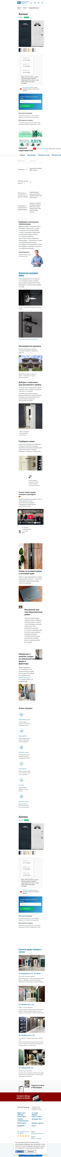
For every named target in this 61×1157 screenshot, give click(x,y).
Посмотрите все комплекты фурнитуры (28, 339)
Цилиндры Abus (37, 1119)
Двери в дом (21, 1113)
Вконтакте (38, 1138)
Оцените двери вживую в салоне (30, 950)
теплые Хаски (21, 1116)
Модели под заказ (24, 677)
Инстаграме (37, 1087)
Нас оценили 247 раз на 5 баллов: (22, 1132)
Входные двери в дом (34, 7)
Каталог (25, 7)
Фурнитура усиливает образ (28, 274)
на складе (35, 1113)
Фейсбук (33, 1138)
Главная (19, 7)
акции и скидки (37, 1116)
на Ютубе (26, 1098)
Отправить (27, 106)
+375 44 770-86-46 (23, 1107)
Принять (19, 1151)
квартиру (20, 1115)
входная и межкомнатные (22, 1120)
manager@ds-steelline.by (37, 1133)
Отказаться (31, 1151)
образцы (34, 1115)
